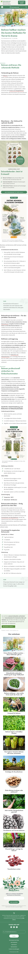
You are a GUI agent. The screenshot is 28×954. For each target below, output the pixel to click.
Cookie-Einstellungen (14, 949)
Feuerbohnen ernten (14, 869)
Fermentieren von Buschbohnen (9, 517)
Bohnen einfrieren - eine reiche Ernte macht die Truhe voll (14, 694)
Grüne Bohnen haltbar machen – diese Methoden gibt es (14, 654)
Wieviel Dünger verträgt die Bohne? (14, 850)
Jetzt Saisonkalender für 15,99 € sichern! (14, 192)
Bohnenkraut (4, 324)
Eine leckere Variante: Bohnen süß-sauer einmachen (14, 752)
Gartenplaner (14, 942)
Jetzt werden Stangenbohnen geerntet (14, 811)
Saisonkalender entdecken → (8, 626)
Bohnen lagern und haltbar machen (14, 732)
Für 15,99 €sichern (21, 2)
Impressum (14, 944)
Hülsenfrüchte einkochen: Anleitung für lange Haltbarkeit (14, 674)
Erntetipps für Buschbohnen (14, 772)
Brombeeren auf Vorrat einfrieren (14, 830)
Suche (14, 936)
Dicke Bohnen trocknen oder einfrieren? (14, 791)
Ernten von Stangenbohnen (16, 90)
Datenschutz (14, 946)
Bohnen (5, 75)
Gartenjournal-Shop (14, 940)
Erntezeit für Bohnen (14, 713)
